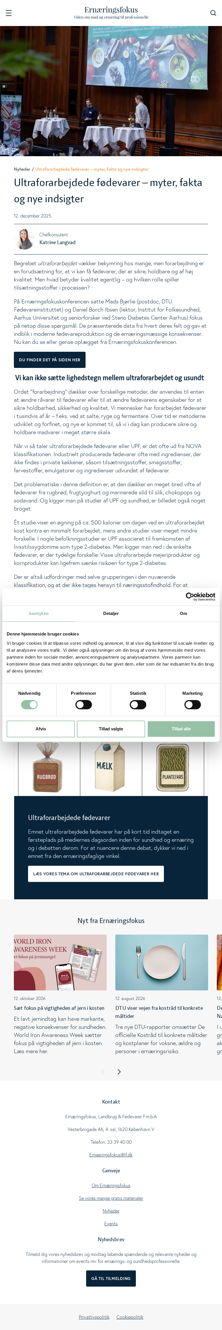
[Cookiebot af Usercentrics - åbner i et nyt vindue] (190, 596)
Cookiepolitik (129, 1317)
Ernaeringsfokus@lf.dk (111, 1155)
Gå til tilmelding (111, 1278)
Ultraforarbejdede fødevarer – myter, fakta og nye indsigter (92, 169)
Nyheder (22, 169)
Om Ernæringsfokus (111, 1185)
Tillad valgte (111, 728)
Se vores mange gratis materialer (111, 1198)
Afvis (41, 728)
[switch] (83, 704)
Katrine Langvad (57, 243)
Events (111, 1223)
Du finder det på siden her (49, 359)
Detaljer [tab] (111, 613)
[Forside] (111, 12)
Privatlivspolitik (94, 1317)
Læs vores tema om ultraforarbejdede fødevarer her (96, 873)
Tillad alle (181, 728)
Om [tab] (183, 613)
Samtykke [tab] (39, 613)
